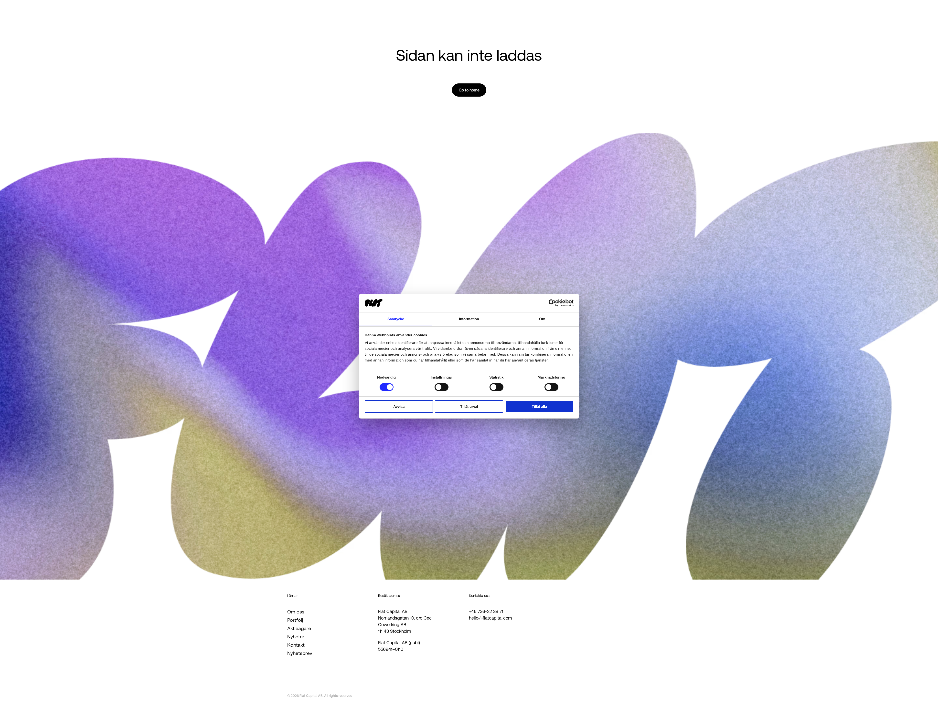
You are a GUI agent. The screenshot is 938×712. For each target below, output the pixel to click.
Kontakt (296, 645)
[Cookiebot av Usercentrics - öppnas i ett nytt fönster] (552, 303)
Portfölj (295, 620)
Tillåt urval (469, 406)
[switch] (441, 387)
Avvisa (399, 406)
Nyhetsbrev (299, 653)
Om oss (295, 612)
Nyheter (295, 637)
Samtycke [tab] (395, 319)
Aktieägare (299, 628)
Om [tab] (542, 319)
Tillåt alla (539, 406)
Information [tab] (469, 319)
